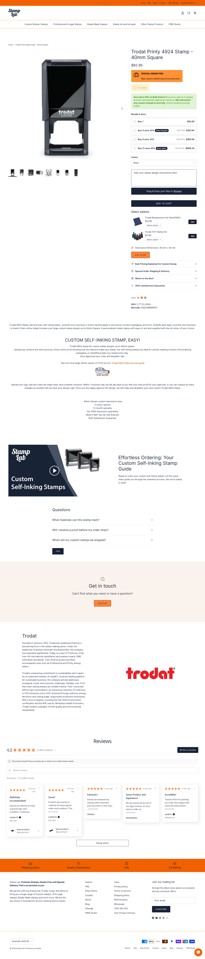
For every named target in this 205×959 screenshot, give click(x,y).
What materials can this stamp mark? (75, 520)
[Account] (182, 13)
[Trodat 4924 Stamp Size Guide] (102, 378)
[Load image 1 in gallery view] (66, 107)
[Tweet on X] (138, 298)
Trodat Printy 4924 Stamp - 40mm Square (31, 45)
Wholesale (119, 904)
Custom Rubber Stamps (36, 24)
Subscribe (161, 909)
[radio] (164, 121)
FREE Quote (174, 24)
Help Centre (91, 891)
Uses (116, 882)
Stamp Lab (20, 948)
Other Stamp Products (152, 24)
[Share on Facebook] (142, 298)
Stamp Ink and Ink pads (124, 24)
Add (192, 222)
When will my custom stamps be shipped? (79, 540)
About (155, 3)
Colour (134, 157)
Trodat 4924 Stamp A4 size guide (127, 363)
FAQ (87, 886)
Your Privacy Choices (124, 913)
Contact (162, 3)
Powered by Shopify (33, 948)
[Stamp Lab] (14, 13)
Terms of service (122, 891)
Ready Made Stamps (97, 24)
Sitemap (89, 908)
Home (143, 3)
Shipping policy (121, 895)
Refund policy (121, 899)
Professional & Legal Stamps (68, 24)
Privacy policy (121, 886)
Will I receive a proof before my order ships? (80, 530)
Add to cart (164, 203)
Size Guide (140, 255)
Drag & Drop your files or (164, 191)
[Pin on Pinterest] (145, 298)
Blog (149, 3)
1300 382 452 (173, 3)
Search (88, 882)
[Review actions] (39, 788)
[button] (55, 750)
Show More (53, 812)
